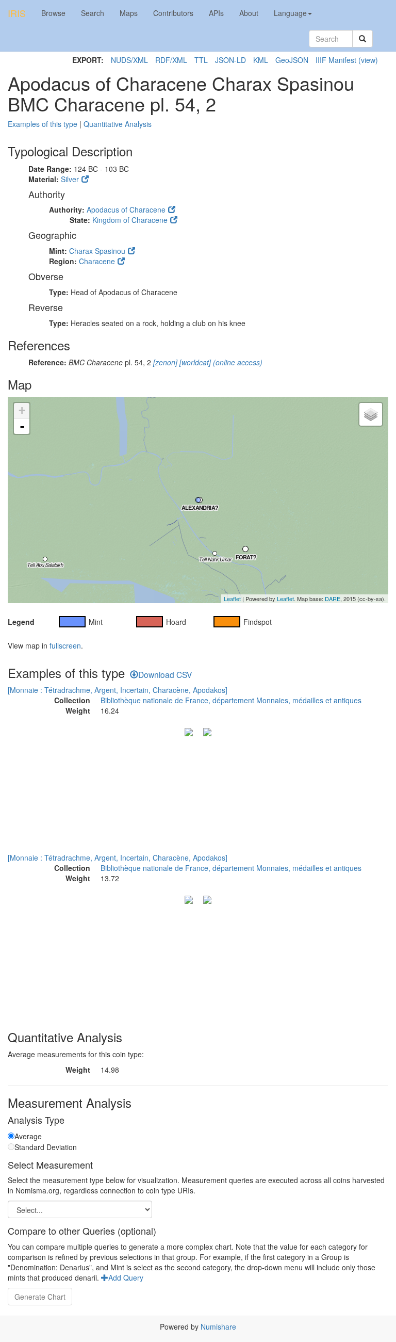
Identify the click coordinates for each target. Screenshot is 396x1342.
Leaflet (232, 598)
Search (92, 13)
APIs (216, 13)
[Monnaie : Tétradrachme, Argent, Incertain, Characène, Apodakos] (117, 690)
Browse (53, 13)
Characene (97, 261)
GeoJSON (291, 60)
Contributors (173, 13)
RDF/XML (171, 60)
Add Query (125, 1277)
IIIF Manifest (336, 60)
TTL (201, 60)
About (248, 13)
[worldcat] (194, 362)
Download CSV (165, 674)
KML (260, 60)
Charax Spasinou (97, 251)
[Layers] (370, 414)
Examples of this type (42, 124)
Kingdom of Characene (130, 220)
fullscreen (65, 645)
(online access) (236, 362)
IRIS (17, 13)
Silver (70, 179)
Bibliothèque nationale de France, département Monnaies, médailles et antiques (231, 700)
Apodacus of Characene (126, 209)
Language (290, 13)
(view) (368, 60)
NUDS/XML (129, 60)
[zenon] (164, 362)
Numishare (218, 1326)
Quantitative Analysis (118, 124)
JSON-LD (230, 60)
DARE (332, 598)
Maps (129, 13)
